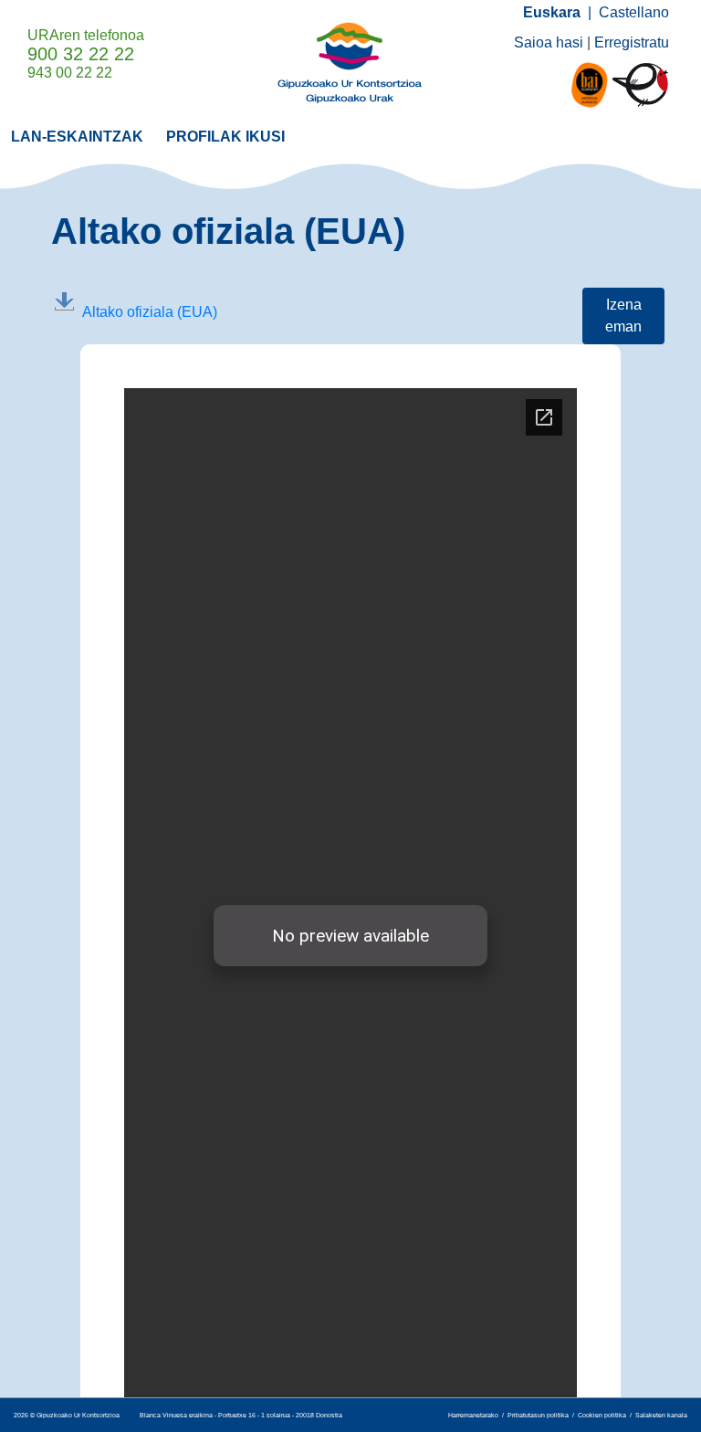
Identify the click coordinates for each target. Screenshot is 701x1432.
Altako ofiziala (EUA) (149, 312)
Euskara (552, 12)
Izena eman (623, 315)
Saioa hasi (548, 42)
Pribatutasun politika (538, 1415)
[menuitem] (77, 135)
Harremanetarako (473, 1415)
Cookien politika (602, 1415)
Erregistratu (631, 42)
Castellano (634, 12)
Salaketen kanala (661, 1415)
